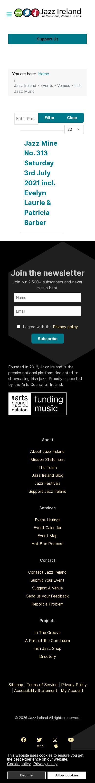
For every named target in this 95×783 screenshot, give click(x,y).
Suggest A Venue (47, 588)
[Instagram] (55, 740)
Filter (50, 117)
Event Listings (47, 519)
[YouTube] (71, 740)
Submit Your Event (47, 580)
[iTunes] (56, 746)
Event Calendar (47, 527)
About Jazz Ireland (47, 451)
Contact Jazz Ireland (47, 572)
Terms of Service (42, 684)
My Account (72, 690)
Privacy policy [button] (45, 764)
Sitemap (16, 684)
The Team (47, 467)
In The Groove (47, 632)
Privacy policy (65, 326)
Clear (72, 117)
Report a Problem (47, 604)
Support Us (47, 39)
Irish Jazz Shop (47, 648)
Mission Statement (47, 459)
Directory (47, 656)
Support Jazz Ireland (47, 491)
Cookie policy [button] (19, 764)
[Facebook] (23, 740)
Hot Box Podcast (47, 543)
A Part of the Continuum (47, 640)
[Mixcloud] (40, 746)
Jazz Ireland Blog (47, 475)
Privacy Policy (74, 684)
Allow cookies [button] (67, 775)
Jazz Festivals (47, 483)
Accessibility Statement (35, 690)
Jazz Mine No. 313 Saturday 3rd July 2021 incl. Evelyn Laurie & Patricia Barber (40, 183)
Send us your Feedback (47, 596)
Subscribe (47, 338)
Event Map (47, 535)
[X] (39, 740)
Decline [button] (26, 775)
